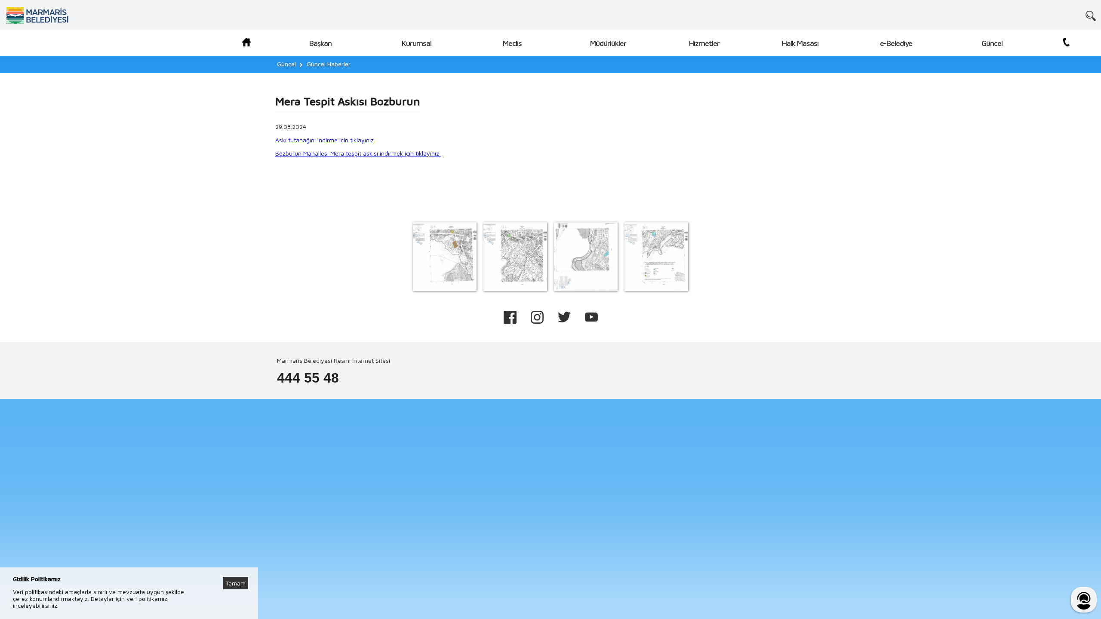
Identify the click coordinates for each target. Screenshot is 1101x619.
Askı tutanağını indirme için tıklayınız (324, 140)
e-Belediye (896, 43)
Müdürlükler (608, 43)
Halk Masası (800, 43)
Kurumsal (416, 43)
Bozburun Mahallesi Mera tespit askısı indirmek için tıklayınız (358, 153)
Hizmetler (704, 43)
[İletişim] (1066, 43)
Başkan (320, 43)
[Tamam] (240, 572)
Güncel (992, 43)
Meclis (512, 43)
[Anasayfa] (246, 43)
